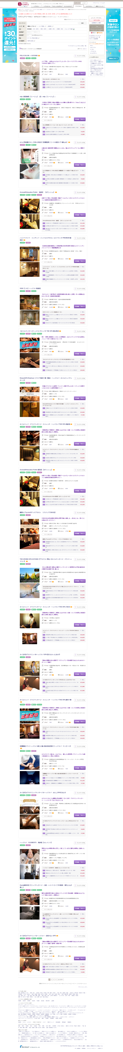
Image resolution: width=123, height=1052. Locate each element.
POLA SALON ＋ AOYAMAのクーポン (51, 79)
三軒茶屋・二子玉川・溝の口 (24, 994)
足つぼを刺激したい (61, 1034)
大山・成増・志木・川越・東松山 (41, 996)
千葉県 (38, 1000)
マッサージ (20, 1006)
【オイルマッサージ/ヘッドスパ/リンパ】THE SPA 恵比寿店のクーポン (58, 359)
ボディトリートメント (29, 1004)
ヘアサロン (36, 6)
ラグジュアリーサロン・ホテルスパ (76, 1036)
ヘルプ (103, 3)
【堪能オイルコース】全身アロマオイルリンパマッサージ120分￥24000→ (61, 409)
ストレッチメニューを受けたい (41, 1034)
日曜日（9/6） (60, 29)
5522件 (51, 212)
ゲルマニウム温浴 (42, 1016)
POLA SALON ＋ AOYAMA (29, 55)
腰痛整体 (47, 1014)
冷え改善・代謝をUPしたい (74, 1033)
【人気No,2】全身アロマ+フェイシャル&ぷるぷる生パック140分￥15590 (61, 225)
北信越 (35, 1025)
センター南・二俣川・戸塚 (64, 995)
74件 (50, 722)
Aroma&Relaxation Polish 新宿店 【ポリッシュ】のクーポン (56, 496)
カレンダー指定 (69, 29)
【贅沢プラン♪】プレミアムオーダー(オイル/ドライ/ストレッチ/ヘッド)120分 (61, 732)
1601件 (51, 162)
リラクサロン (78, 6)
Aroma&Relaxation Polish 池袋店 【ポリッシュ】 (37, 192)
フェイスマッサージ (34, 1006)
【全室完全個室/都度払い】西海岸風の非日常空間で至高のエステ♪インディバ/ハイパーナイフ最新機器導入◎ (63, 246)
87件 (50, 813)
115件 (66, 675)
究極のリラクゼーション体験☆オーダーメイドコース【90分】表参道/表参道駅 (61, 319)
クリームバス (55, 1010)
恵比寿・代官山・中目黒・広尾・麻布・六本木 (45, 992)
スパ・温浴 (26, 1016)
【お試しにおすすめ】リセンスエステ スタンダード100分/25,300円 (60, 84)
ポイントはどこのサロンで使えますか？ (96, 65)
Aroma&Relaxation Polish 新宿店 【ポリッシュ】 (36, 469)
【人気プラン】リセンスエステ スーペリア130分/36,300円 (58, 81)
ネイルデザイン (93, 53)
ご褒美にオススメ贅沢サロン (24, 1031)
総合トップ (20, 9)
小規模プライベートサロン (55, 1039)
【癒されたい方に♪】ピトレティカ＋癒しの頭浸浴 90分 (58, 873)
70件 (66, 212)
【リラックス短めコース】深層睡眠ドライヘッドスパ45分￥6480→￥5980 (62, 777)
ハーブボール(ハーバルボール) (24, 1012)
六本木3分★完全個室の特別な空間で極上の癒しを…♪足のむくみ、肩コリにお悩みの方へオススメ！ (63, 519)
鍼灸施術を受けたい (34, 1041)
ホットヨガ (64, 1016)
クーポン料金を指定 (33, 38)
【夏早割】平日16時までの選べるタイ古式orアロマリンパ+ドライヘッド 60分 (62, 830)
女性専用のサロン (24, 1039)
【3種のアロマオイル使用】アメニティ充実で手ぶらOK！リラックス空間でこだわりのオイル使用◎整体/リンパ (63, 387)
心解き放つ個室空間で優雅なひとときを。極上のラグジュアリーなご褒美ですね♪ (63, 149)
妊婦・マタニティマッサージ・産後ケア (47, 1012)
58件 (66, 74)
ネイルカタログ (68, 6)
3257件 (51, 488)
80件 (66, 488)
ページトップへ (83, 987)
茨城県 (19, 1000)
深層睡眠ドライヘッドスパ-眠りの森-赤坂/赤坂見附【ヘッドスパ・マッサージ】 (45, 746)
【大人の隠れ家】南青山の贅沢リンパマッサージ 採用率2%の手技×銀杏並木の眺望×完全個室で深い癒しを (63, 568)
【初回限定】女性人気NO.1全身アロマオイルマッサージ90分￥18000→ (61, 412)
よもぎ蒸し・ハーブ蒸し (29, 1011)
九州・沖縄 (48, 1025)
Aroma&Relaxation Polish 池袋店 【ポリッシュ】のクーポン (57, 220)
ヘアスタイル (47, 6)
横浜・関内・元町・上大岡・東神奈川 (49, 995)
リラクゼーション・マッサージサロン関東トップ (56, 9)
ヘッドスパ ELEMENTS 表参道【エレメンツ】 (36, 842)
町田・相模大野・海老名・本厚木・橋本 (70, 994)
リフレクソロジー (21, 1010)
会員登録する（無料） (97, 23)
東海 (23, 1025)
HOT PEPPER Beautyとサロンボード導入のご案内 (73, 1046)
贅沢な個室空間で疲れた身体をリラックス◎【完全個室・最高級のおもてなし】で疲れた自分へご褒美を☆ (63, 894)
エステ (44, 1022)
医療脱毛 (69, 1022)
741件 (50, 768)
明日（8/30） (44, 29)
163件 (50, 531)
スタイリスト (93, 47)
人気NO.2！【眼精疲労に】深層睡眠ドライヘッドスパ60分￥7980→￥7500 (61, 784)
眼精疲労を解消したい (26, 1033)
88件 (66, 399)
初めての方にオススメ (34, 1039)
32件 (50, 444)
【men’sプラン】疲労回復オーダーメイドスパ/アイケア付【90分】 (60, 322)
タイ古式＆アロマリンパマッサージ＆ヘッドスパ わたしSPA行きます (43, 792)
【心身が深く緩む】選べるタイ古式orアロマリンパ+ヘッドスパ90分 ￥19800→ (61, 691)
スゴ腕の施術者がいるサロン (35, 1037)
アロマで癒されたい (36, 1031)
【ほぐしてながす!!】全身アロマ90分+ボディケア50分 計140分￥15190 (61, 504)
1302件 (51, 259)
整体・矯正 (20, 1014)
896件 (66, 259)
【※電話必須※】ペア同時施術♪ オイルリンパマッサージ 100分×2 (60, 640)
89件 (66, 307)
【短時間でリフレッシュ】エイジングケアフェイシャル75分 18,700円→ (61, 594)
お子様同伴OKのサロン (67, 1039)
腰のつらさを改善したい (51, 1033)
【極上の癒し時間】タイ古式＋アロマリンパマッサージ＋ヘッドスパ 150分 (61, 683)
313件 (50, 956)
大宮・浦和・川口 (21, 995)
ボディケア (20, 1004)
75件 (66, 351)
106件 (66, 444)
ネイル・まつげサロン (57, 6)
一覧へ (83, 79)
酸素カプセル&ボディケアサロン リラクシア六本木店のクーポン (57, 539)
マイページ (96, 3)
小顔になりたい (52, 1034)
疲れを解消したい (61, 1031)
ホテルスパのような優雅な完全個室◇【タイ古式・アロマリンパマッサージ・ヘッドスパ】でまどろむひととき (62, 799)
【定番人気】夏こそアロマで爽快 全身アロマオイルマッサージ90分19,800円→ (61, 591)
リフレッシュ (21, 1016)
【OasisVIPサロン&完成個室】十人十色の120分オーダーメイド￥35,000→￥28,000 (61, 923)
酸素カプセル (35, 1016)
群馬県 (28, 1000)
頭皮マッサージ (63, 1010)
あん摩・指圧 (37, 1018)
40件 (66, 863)
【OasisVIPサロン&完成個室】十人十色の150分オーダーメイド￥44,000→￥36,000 (61, 927)
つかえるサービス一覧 (95, 37)
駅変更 (49, 26)
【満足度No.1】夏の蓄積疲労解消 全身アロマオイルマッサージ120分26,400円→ (61, 598)
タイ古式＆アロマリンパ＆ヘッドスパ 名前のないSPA (38, 935)
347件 (66, 162)
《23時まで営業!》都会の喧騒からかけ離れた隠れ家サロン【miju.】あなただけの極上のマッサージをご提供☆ (64, 103)
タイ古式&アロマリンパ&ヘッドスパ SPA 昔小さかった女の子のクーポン (59, 679)
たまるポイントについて (95, 35)
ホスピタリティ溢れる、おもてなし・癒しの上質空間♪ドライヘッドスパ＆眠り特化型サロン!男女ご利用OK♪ (63, 755)
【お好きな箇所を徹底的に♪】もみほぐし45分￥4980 (57, 134)
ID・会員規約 (77, 1048)
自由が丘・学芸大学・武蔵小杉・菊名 (77, 992)
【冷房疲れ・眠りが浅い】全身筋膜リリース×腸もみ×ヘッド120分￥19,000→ (61, 175)
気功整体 (74, 1014)
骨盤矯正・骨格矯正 (27, 1014)
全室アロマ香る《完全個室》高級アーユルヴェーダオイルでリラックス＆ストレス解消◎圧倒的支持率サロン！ (63, 199)
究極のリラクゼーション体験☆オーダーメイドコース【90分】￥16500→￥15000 (61, 315)
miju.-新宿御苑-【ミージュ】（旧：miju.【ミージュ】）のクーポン (58, 124)
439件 (50, 906)
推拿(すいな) (34, 1012)
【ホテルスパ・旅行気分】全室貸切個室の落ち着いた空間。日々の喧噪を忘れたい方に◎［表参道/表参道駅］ (63, 295)
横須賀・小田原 (75, 995)
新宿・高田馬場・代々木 (23, 992)
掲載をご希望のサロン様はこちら (95, 1046)
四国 (43, 1025)
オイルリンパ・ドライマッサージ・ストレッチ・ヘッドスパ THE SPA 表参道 (45, 424)
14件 (50, 74)
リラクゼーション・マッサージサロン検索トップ (34, 9)
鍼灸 (43, 1018)
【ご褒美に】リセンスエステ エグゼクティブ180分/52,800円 (58, 87)
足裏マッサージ (70, 1006)
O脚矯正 (33, 1014)
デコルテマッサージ (43, 1006)
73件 (66, 768)
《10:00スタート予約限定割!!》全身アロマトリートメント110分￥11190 (61, 223)
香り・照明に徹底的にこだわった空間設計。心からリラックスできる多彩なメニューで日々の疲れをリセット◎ (63, 338)
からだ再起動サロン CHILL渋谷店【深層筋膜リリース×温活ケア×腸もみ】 (44, 142)
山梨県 (52, 1000)
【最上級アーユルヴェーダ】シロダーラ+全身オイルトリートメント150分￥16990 (61, 229)
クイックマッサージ (73, 1007)
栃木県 (24, 1000)
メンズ (83, 3)
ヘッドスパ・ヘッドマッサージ (44, 1010)
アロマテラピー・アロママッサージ (43, 1007)
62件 (50, 863)
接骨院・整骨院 (59, 1018)
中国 (39, 1025)
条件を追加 (30, 40)
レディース (77, 3)
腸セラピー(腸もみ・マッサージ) (64, 1011)
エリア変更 (41, 26)
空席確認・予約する (80, 73)
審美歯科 (64, 1022)
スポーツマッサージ (64, 1007)
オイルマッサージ (55, 1007)
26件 (66, 581)
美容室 (19, 1022)
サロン (91, 45)
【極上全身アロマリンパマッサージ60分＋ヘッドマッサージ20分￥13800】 (61, 546)
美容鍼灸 (52, 1018)
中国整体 (69, 1014)
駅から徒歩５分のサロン (62, 1036)
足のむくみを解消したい (72, 1031)
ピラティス (71, 1016)
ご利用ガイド (100, 1048)
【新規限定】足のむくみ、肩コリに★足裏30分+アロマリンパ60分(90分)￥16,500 (61, 542)
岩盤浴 (30, 1016)
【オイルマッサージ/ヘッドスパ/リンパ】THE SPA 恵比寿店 (39, 331)
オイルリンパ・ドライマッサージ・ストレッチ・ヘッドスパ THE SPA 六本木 (45, 607)
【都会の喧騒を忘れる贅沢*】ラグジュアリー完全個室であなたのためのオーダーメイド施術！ (63, 661)
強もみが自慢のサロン (78, 1039)
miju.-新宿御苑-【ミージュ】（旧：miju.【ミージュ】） (38, 96)
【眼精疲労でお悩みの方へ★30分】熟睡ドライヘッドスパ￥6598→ (60, 972)
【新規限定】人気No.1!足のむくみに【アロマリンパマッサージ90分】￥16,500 (61, 550)
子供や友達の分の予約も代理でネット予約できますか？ (96, 69)
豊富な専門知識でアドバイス (49, 1037)
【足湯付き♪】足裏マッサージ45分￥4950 (54, 131)
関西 (19, 1025)
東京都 (42, 1000)
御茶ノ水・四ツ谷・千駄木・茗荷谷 (25, 996)
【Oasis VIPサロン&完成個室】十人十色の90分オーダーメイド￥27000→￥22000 (61, 919)
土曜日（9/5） (52, 29)
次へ (84, 48)
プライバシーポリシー (91, 1048)
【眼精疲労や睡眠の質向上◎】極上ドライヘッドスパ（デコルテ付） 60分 (61, 454)
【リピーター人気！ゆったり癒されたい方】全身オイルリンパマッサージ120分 (61, 367)
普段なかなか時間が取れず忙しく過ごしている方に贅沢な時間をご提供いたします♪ (63, 849)
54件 (50, 351)
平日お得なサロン (44, 1039)
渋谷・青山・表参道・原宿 (62, 992)
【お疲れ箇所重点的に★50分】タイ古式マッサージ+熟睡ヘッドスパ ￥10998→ (62, 834)
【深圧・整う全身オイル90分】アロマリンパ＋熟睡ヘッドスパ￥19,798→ (61, 966)
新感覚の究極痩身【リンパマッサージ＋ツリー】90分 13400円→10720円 (61, 280)
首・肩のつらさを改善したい (39, 1033)
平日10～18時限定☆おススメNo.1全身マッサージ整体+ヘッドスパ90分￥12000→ (62, 415)
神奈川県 (47, 1000)
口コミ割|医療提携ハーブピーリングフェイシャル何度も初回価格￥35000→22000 (61, 276)
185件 (66, 722)
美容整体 (65, 1014)
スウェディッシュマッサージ (29, 1007)
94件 (50, 581)
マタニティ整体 (59, 1014)
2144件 (51, 307)
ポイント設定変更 (94, 38)
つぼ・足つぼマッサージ (53, 1006)
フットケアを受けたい (62, 1033)
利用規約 (83, 1048)
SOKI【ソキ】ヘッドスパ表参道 (30, 288)
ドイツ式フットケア (72, 1010)
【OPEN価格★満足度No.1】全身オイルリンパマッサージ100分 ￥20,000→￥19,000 (61, 362)
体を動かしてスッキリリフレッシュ (47, 1036)
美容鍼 (47, 1018)
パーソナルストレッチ (78, 1012)
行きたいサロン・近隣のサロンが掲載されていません (96, 62)
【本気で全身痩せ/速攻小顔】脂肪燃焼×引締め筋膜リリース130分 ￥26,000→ (61, 183)
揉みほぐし (54, 1011)
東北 (31, 1025)
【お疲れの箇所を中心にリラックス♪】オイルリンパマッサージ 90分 (60, 457)
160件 (66, 117)
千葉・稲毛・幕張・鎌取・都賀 (33, 995)
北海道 (27, 1025)
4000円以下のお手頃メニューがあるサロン (30, 1036)
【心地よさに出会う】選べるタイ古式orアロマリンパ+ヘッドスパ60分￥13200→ (61, 687)
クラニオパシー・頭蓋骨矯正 (43, 1015)
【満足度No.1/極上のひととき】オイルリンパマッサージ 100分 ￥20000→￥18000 (61, 461)
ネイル (24, 1022)
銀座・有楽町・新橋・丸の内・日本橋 (39, 994)
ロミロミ (20, 1011)
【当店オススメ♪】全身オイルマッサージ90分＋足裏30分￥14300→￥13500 (61, 128)
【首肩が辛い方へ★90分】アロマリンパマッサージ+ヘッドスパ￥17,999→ (61, 826)
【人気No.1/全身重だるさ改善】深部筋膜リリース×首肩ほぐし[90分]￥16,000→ (62, 179)
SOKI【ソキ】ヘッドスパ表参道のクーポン (52, 312)
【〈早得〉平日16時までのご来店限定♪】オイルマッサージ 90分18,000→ (61, 637)
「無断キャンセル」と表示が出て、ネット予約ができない (96, 74)
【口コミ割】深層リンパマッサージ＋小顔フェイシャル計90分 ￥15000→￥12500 (61, 271)
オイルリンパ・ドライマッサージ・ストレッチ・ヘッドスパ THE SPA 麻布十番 (45, 700)
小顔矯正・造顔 (32, 1015)
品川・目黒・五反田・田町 (54, 994)
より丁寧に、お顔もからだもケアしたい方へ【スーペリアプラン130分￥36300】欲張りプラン (62, 62)
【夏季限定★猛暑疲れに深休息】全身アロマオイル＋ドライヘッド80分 (61, 969)
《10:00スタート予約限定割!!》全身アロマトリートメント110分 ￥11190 (61, 499)
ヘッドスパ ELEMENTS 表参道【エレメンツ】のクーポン (56, 867)
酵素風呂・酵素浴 (51, 1016)
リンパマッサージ (78, 1006)
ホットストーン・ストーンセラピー (43, 1011)
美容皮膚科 (58, 1022)
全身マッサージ (26, 1006)
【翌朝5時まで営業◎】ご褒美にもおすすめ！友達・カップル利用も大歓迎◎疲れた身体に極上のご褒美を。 (63, 431)
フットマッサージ (62, 1006)
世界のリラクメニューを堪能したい (49, 1031)
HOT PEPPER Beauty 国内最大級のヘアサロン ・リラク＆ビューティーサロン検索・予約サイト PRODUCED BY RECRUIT (24, 4)
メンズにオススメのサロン (60, 1041)
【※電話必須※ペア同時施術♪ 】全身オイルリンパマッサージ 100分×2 (61, 370)
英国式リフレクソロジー (31, 1010)
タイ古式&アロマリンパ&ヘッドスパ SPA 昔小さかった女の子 (40, 654)
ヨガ (61, 1016)
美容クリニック (99, 6)
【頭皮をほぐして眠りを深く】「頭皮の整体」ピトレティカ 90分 (60, 870)
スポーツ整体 (52, 1014)
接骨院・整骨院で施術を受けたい (47, 1041)
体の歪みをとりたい (29, 1034)
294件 (50, 399)
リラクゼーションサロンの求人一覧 (77, 45)
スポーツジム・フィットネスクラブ (25, 1018)
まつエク (29, 1022)
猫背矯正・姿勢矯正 (40, 1014)
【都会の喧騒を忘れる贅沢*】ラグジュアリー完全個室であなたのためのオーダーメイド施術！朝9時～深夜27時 (63, 942)
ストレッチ (71, 1012)
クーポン (92, 49)
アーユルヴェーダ (81, 1010)
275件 (66, 531)
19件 (50, 675)
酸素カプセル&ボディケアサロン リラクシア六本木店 (37, 512)
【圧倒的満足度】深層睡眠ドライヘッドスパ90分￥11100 (58, 780)
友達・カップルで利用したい (63, 1037)
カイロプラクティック (22, 1015)
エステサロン (89, 6)
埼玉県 (33, 1000)
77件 (66, 813)
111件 (66, 906)
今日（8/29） (36, 29)
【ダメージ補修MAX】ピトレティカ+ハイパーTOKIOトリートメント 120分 (61, 876)
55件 (50, 117)
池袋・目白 (32, 992)
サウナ (56, 1016)
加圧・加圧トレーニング (62, 1012)
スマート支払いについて (95, 60)
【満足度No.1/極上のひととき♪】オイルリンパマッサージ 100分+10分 (61, 634)
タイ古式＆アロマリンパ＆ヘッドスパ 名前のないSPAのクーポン (57, 964)
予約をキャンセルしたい (95, 71)
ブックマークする (81, 55)
